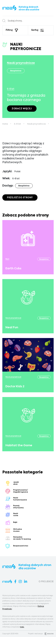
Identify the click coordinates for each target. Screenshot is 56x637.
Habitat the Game (18, 445)
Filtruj (9, 30)
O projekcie (46, 582)
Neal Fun (11, 327)
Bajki (7, 259)
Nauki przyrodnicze (21, 63)
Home (5, 124)
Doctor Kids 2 (14, 386)
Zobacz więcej (22, 109)
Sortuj (34, 30)
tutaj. (22, 627)
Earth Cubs (13, 268)
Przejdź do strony (20, 198)
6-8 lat (10, 89)
